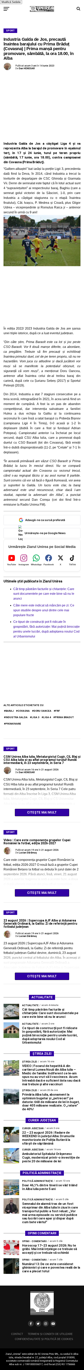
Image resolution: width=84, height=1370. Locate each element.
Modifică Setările (11, 2)
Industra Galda (16, 717)
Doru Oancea (42, 710)
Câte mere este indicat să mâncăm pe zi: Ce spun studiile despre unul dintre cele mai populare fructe (43, 610)
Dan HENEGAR (27, 68)
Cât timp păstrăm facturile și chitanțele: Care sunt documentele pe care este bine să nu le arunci (43, 593)
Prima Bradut (64, 717)
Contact (17, 1334)
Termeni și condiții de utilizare (50, 1334)
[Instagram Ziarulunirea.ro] (46, 1324)
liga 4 (47, 717)
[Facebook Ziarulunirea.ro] (31, 1324)
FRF (57, 710)
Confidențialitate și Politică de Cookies (44, 1339)
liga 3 (35, 717)
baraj (9, 710)
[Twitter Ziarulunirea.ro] (38, 1324)
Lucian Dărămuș (28, 852)
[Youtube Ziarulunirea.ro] (53, 1324)
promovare (13, 723)
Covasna (24, 710)
